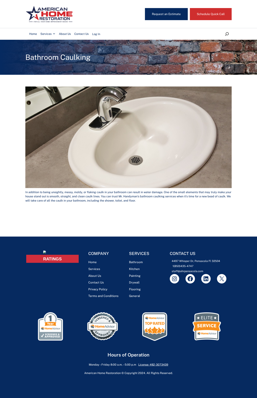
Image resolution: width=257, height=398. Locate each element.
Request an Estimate (166, 14)
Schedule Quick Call (211, 14)
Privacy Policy (97, 289)
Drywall (134, 282)
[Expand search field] (225, 34)
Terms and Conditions (103, 296)
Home (33, 34)
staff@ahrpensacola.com (187, 271)
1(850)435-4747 (183, 266)
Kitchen (134, 269)
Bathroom (136, 262)
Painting (134, 276)
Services (46, 34)
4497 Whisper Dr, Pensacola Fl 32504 (196, 260)
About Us (65, 34)
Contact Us (81, 34)
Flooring (135, 289)
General (134, 296)
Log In (96, 34)
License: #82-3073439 (153, 364)
